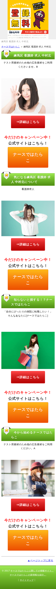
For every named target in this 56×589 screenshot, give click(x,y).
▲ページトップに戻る (40, 560)
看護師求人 (28, 189)
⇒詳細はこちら (28, 122)
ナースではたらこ (10, 46)
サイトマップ (27, 580)
